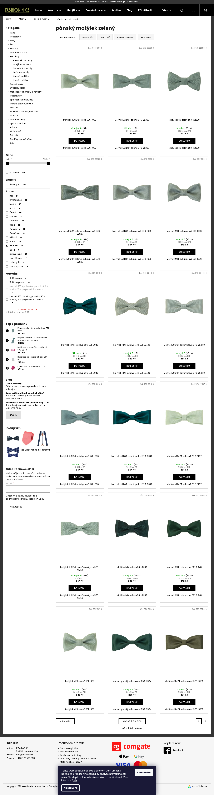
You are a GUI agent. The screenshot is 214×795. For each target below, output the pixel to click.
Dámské (14, 135)
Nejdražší (105, 37)
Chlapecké (15, 131)
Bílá (14, 195)
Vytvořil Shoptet (200, 786)
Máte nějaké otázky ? (71, 761)
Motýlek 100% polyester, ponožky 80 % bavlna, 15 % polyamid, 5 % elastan (29, 289)
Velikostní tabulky (69, 751)
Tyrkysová (17, 229)
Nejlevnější (88, 37)
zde (75, 780)
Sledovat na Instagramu (37, 449)
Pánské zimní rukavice (21, 103)
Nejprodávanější (125, 37)
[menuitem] (38, 10)
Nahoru (66, 721)
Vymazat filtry (26, 309)
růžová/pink (18, 254)
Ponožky (14, 107)
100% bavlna (18, 278)
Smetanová (18, 199)
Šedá (15, 224)
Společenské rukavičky (21, 99)
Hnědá (15, 241)
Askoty (13, 127)
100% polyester (20, 282)
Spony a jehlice (18, 123)
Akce (12, 32)
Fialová (16, 216)
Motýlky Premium (22, 64)
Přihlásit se (16, 506)
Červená (17, 220)
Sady (12, 40)
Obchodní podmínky (70, 755)
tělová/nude (18, 258)
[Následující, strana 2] (199, 721)
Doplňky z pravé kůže (21, 139)
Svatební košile (17, 87)
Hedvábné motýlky (22, 68)
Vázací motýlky (21, 76)
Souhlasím (144, 772)
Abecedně (146, 37)
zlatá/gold (17, 262)
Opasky (14, 115)
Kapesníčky (16, 95)
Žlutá (14, 249)
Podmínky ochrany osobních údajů (78, 758)
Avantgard (18, 184)
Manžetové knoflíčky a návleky (25, 91)
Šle (11, 44)
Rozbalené (15, 36)
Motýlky (14, 56)
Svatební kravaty (19, 52)
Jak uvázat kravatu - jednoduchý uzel (27, 402)
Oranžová (17, 233)
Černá (15, 212)
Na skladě (17, 172)
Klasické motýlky (22, 60)
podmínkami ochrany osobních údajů (25, 498)
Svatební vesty (17, 119)
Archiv (13, 415)
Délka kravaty (13, 384)
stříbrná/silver (19, 266)
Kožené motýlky (21, 72)
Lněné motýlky (20, 80)
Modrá (15, 204)
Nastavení (70, 788)
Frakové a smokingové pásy (24, 111)
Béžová (16, 237)
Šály (12, 142)
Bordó (15, 208)
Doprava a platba (69, 748)
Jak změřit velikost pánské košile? (25, 393)
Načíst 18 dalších (132, 721)
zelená (16, 245)
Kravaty (14, 48)
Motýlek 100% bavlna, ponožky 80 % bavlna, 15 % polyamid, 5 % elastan (27, 299)
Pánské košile (17, 84)
